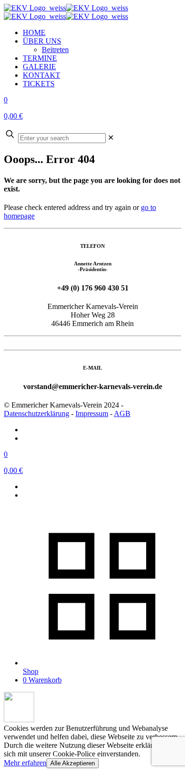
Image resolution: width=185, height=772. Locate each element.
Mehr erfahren (25, 763)
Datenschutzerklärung (36, 413)
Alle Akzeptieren (72, 763)
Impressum (91, 413)
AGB (122, 413)
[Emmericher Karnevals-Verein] (66, 12)
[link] (111, 138)
